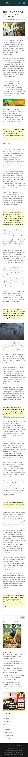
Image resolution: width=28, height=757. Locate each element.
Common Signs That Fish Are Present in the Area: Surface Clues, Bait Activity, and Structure (14, 677)
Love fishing (6, 729)
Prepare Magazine (17, 755)
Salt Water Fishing (8, 735)
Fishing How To (7, 721)
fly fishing (5, 727)
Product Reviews (7, 732)
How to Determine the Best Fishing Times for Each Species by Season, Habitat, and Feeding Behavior (13, 670)
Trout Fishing (7, 19)
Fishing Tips (6, 724)
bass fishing (22, 19)
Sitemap (16, 752)
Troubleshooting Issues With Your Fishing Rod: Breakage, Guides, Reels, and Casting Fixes (13, 663)
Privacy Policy (8, 752)
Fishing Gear (6, 719)
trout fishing (6, 738)
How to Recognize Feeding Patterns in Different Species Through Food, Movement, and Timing (14, 657)
